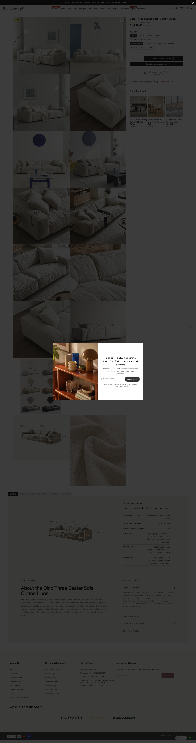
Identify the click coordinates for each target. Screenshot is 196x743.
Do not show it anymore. (122, 386)
